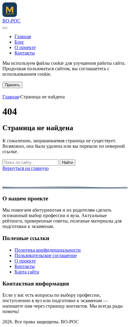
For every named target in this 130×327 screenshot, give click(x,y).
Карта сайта (27, 271)
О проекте (25, 47)
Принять (12, 85)
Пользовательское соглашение (46, 255)
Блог (19, 42)
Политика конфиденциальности (48, 250)
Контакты (25, 52)
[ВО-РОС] (9, 15)
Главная (23, 36)
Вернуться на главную (25, 168)
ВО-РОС (11, 20)
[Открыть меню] (4, 28)
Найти (67, 162)
